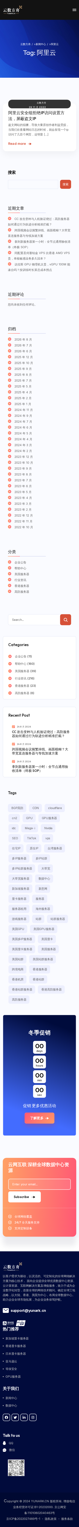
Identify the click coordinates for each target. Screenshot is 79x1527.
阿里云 (46, 52)
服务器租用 (19, 909)
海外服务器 (43, 909)
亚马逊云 (11, 1361)
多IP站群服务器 (22, 868)
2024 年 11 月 (24, 410)
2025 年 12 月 (24, 357)
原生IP (34, 848)
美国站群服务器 (43, 959)
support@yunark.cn (28, 1310)
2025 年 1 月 (23, 404)
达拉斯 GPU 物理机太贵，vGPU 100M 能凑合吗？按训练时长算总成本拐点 (39, 267)
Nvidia (48, 828)
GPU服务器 (49, 818)
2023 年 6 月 (23, 486)
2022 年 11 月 (24, 521)
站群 (39, 919)
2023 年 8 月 (23, 474)
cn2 (14, 818)
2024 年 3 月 (23, 445)
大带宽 (45, 868)
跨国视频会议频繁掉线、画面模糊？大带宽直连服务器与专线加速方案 (39, 233)
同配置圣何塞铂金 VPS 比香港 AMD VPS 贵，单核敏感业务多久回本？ (39, 255)
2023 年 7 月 (23, 480)
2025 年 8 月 (23, 374)
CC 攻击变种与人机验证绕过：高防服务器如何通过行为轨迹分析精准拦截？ (38, 221)
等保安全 (11, 1369)
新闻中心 (11, 1398)
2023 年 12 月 (24, 457)
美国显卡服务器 (22, 949)
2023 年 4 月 (23, 498)
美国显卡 (47, 939)
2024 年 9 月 (23, 416)
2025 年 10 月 (24, 363)
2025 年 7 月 (23, 380)
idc (14, 828)
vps (47, 838)
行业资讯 (20, 580)
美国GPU (18, 929)
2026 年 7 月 (23, 345)
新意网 (43, 888)
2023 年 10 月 (24, 462)
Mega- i (30, 828)
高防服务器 (22, 591)
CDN (36, 808)
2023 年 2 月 (23, 509)
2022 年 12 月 (24, 515)
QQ (11, 1443)
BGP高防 (17, 808)
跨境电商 (18, 969)
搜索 (12, 172)
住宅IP (16, 848)
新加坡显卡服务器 (17, 1338)
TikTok (31, 838)
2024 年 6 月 (23, 427)
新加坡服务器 (20, 888)
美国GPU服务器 (43, 929)
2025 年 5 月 (23, 386)
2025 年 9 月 (23, 369)
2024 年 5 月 (23, 433)
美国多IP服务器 (22, 939)
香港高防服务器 (51, 989)
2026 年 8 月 (23, 339)
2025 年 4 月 (23, 392)
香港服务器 (22, 586)
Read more (17, 144)
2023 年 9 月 (23, 468)
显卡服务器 (19, 899)
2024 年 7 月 (23, 421)
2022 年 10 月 (24, 527)
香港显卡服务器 (16, 1346)
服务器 (40, 899)
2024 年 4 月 (23, 439)
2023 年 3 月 (23, 504)
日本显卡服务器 (16, 1353)
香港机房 (18, 979)
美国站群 (18, 959)
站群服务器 (58, 919)
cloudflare (55, 808)
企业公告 (20, 562)
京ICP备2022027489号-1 (23, 1519)
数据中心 (44, 878)
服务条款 (67, 1519)
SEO (15, 838)
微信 (12, 1450)
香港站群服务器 (22, 989)
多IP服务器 (19, 858)
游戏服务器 (19, 919)
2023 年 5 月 (23, 492)
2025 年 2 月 (23, 398)
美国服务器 (22, 574)
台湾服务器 (55, 848)
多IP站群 (41, 858)
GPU (29, 818)
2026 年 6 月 (23, 351)
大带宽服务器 (20, 878)
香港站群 (38, 979)
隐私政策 (51, 1519)
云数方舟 (41, 102)
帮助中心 (20, 568)
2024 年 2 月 (23, 451)
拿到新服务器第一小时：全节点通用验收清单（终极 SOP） (39, 244)
